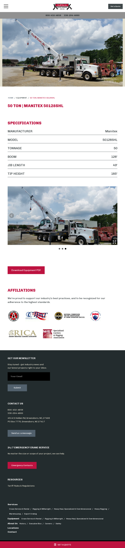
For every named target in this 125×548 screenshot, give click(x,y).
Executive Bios (35, 524)
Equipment (13, 518)
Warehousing (15, 514)
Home (10, 98)
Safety (58, 524)
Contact (12, 532)
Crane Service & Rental (19, 509)
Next (113, 215)
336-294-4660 (15, 413)
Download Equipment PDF (26, 270)
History (23, 524)
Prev (11, 215)
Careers (48, 524)
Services (13, 504)
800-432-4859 (15, 410)
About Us (13, 523)
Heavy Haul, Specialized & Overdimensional (72, 509)
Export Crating (30, 514)
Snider (62, 7)
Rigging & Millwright (42, 509)
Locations (13, 528)
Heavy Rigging (101, 509)
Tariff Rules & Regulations (21, 486)
